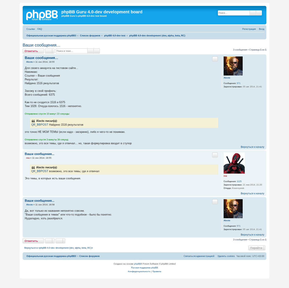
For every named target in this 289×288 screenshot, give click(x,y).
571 (239, 83)
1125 (239, 181)
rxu (225, 176)
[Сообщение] (25, 62)
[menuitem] (39, 29)
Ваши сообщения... (41, 45)
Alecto (227, 78)
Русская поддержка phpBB (144, 267)
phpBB (137, 264)
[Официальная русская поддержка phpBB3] (43, 15)
